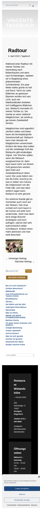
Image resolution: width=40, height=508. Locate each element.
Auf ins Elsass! (12, 333)
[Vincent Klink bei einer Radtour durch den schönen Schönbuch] (14, 252)
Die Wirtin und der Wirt (16, 304)
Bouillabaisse (12, 299)
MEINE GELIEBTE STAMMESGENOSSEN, (16, 317)
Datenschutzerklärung (24, 505)
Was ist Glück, (12, 313)
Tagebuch (25, 56)
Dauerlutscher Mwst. (15, 342)
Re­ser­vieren (16, 277)
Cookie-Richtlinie (12, 505)
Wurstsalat (10, 310)
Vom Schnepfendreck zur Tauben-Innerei (17, 295)
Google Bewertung (14, 328)
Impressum (34, 505)
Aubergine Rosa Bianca (16, 307)
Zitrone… (10, 302)
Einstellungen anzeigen (22, 500)
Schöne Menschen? (14, 288)
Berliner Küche (12, 320)
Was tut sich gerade (14, 336)
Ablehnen (22, 494)
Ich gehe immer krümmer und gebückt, (18, 324)
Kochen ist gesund (14, 339)
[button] (39, 477)
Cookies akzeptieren (22, 488)
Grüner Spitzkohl (13, 331)
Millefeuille (10, 291)
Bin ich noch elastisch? (16, 286)
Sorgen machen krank (15, 345)
